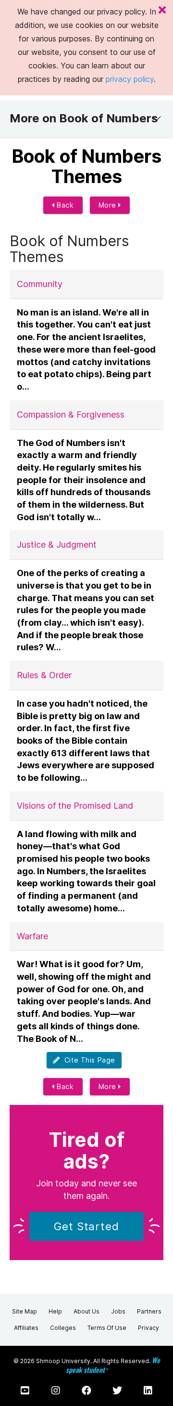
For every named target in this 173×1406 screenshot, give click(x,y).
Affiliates (26, 1327)
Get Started (86, 1226)
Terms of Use (106, 1327)
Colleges (63, 1327)
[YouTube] (25, 1390)
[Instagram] (56, 1390)
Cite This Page (87, 1060)
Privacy (148, 1327)
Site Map (24, 1311)
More (109, 205)
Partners (149, 1311)
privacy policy (130, 79)
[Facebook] (86, 1390)
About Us (86, 1311)
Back (64, 205)
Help (55, 1311)
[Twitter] (117, 1390)
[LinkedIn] (148, 1390)
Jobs (118, 1311)
